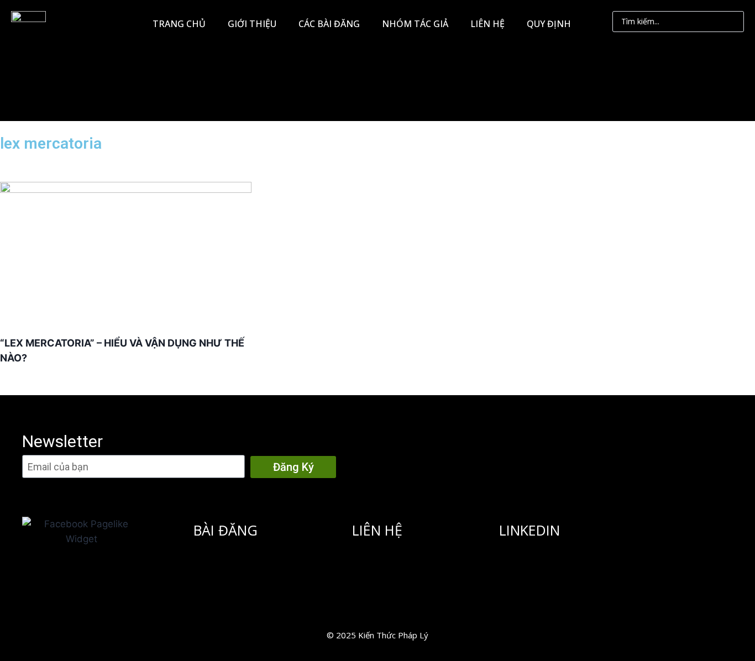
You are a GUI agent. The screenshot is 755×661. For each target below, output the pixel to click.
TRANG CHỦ (179, 24)
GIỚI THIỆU (252, 24)
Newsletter (62, 441)
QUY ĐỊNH (549, 24)
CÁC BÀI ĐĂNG (329, 24)
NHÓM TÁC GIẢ (415, 24)
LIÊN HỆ (487, 24)
